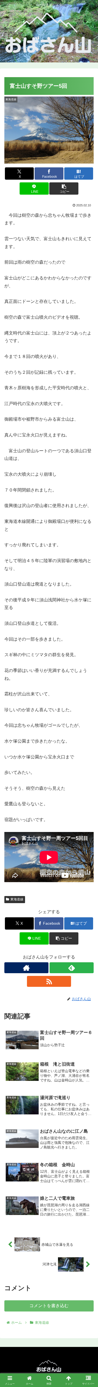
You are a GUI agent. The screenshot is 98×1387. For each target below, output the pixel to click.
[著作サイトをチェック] (26, 967)
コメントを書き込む (49, 1305)
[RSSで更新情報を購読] (49, 981)
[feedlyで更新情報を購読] (72, 967)
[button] (63, 188)
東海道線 (16, 899)
